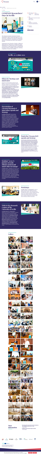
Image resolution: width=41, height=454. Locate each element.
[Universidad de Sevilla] (3, 439)
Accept (30, 452)
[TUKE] (17, 439)
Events (5, 8)
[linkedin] (30, 30)
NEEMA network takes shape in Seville (29, 428)
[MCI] (21, 439)
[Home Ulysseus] (5, 1)
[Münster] (31, 439)
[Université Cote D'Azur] (7, 439)
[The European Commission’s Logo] (6, 444)
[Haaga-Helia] (26, 439)
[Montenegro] (35, 439)
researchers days (35, 23)
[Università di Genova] (12, 439)
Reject (35, 452)
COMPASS (30, 22)
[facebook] (27, 30)
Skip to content (2, 7)
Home (2, 8)
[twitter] (29, 30)
